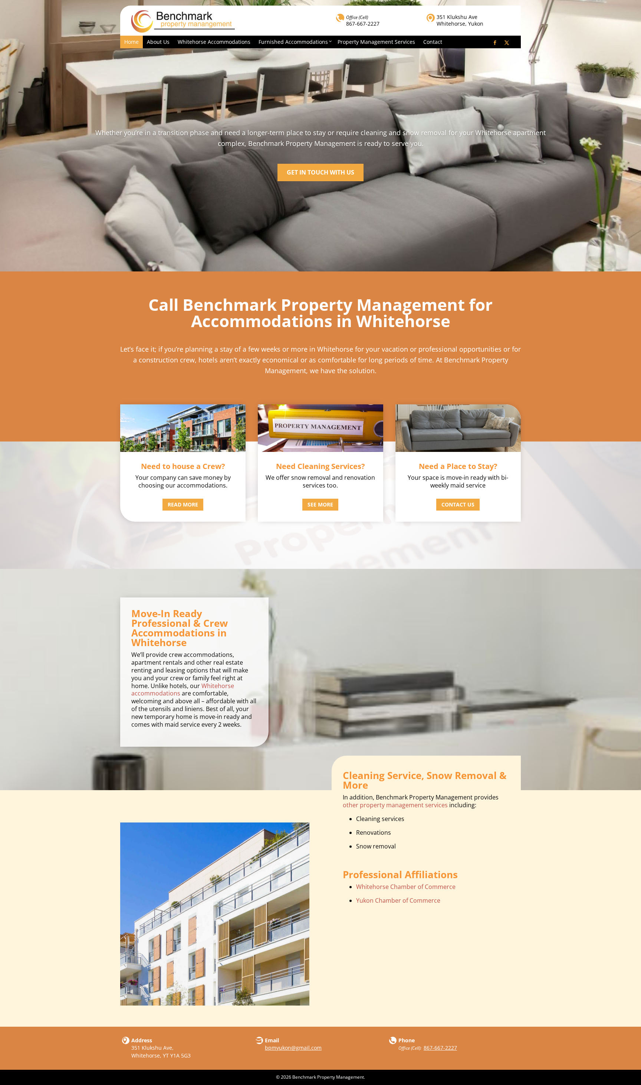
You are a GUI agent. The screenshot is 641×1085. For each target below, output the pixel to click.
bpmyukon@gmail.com (293, 1047)
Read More (183, 504)
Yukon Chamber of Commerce (398, 900)
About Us (158, 41)
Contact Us (457, 504)
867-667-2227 (362, 23)
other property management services (395, 805)
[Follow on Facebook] (494, 42)
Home (131, 41)
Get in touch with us (320, 172)
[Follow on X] (506, 42)
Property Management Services (376, 41)
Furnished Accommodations (293, 41)
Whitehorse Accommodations (214, 41)
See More (320, 504)
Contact (432, 41)
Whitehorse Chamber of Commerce (406, 887)
